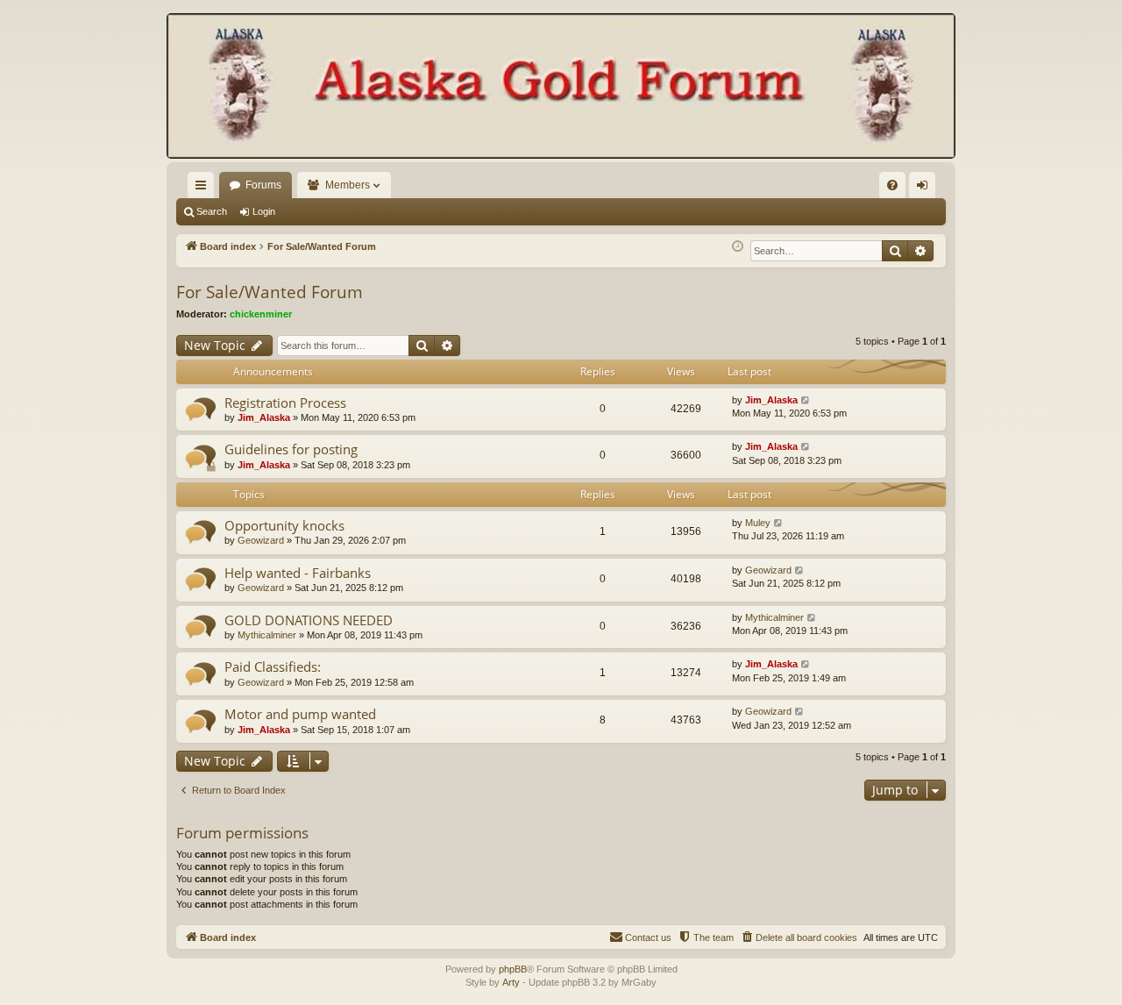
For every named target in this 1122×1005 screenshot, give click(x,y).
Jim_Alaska (264, 417)
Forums (263, 185)
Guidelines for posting (291, 449)
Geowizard (261, 540)
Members (347, 185)
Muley (757, 522)
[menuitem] (892, 185)
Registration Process (285, 402)
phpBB (513, 969)
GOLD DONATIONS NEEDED (308, 620)
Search (211, 211)
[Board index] (561, 87)
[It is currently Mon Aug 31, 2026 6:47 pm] (737, 247)
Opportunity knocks (284, 525)
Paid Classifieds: (272, 666)
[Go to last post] (806, 400)
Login (263, 211)
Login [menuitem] (925, 188)
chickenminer (261, 314)
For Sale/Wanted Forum (269, 292)
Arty (511, 982)
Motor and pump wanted (300, 714)
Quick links (204, 188)
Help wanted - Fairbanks (297, 572)
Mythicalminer (267, 635)
